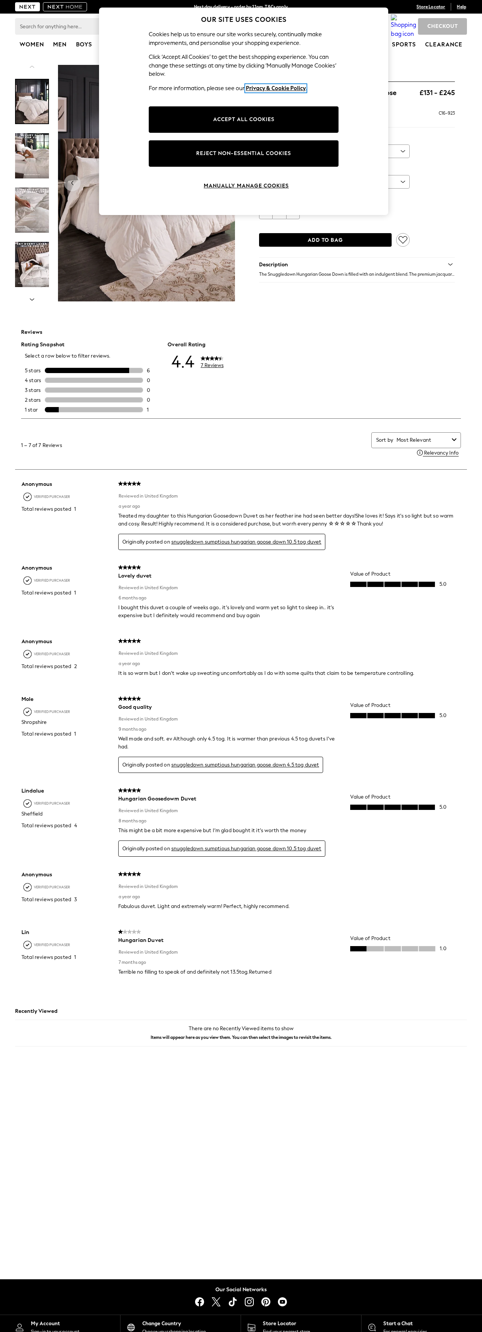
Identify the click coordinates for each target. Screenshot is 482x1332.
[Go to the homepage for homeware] (65, 6)
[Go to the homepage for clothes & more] (27, 6)
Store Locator (430, 6)
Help (461, 6)
